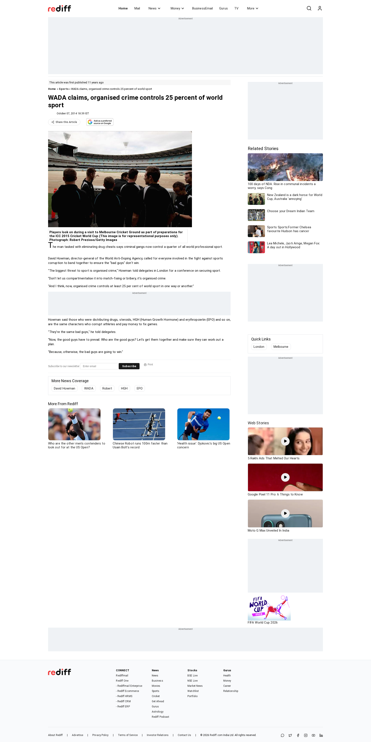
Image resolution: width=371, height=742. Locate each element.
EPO (140, 388)
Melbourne (281, 347)
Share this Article (66, 122)
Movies (156, 685)
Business (157, 680)
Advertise (77, 735)
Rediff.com (216, 735)
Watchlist (193, 691)
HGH (124, 388)
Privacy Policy (100, 735)
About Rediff (55, 735)
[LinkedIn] (321, 736)
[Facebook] (298, 736)
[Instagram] (305, 736)
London (259, 347)
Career (227, 685)
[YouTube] (313, 736)
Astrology (157, 711)
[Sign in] (319, 8)
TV (236, 8)
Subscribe (129, 366)
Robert (107, 388)
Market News (195, 685)
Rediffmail (122, 675)
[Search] (309, 8)
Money (175, 8)
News (153, 8)
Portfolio (192, 696)
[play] (285, 441)
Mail (137, 8)
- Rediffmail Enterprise (129, 685)
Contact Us (184, 735)
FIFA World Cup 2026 (263, 622)
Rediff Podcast (160, 716)
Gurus (223, 8)
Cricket (156, 696)
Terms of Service (128, 735)
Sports (63, 88)
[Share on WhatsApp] (282, 736)
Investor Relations (158, 735)
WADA (88, 388)
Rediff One (122, 680)
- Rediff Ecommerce (127, 691)
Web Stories (258, 423)
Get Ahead (158, 701)
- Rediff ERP (123, 706)
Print (150, 364)
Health (227, 675)
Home (123, 8)
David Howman (64, 388)
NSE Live (192, 680)
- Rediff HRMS (124, 696)
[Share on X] (290, 736)
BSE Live (192, 675)
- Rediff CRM (123, 701)
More (250, 8)
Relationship (230, 691)
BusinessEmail (202, 8)
